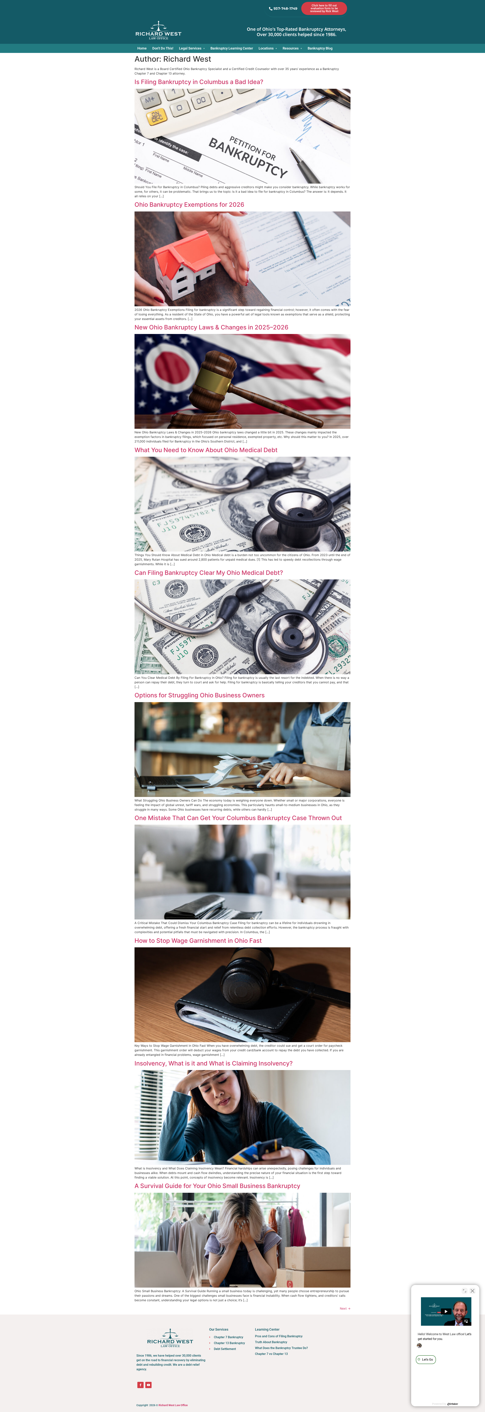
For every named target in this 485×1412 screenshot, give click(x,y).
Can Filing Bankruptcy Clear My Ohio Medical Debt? (209, 572)
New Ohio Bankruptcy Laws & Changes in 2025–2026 (211, 327)
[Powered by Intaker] (452, 1404)
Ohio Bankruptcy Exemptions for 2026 (189, 204)
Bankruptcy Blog (320, 48)
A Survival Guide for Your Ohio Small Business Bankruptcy (217, 1186)
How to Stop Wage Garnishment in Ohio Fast (198, 940)
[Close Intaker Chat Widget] (472, 1291)
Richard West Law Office (173, 1405)
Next (345, 1308)
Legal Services (190, 48)
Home (142, 48)
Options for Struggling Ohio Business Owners (200, 695)
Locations (266, 48)
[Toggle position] (465, 1291)
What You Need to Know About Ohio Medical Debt (206, 450)
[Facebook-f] (140, 1385)
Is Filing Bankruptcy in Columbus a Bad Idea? (199, 82)
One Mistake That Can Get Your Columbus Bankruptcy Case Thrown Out (238, 818)
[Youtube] (148, 1385)
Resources (291, 48)
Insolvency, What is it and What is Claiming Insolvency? (214, 1063)
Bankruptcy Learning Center (231, 48)
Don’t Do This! (162, 48)
